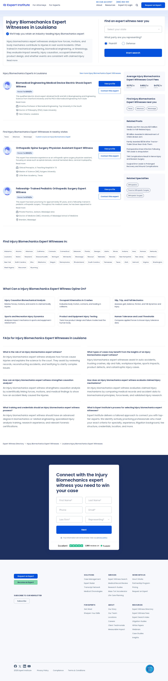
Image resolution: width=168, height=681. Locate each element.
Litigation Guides (139, 621)
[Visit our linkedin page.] (24, 666)
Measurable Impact (116, 629)
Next (84, 529)
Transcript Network (92, 587)
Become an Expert (26, 582)
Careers (111, 621)
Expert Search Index (140, 617)
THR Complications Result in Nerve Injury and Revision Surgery (144, 157)
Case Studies (138, 633)
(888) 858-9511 (122, 2)
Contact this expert (110, 91)
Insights (135, 637)
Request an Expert (153, 5)
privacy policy (102, 538)
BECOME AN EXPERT (104, 2)
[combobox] (107, 29)
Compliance (58, 670)
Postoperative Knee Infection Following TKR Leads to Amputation (143, 150)
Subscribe (21, 601)
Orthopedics (132, 185)
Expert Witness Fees (140, 613)
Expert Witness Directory (13, 443)
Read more (12, 60)
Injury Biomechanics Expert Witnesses (43, 443)
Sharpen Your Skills (92, 613)
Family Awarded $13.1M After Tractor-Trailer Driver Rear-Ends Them (142, 142)
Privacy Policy (43, 670)
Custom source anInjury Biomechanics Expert (53, 137)
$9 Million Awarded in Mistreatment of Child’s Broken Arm (143, 135)
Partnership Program (141, 583)
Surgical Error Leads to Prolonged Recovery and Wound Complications (142, 165)
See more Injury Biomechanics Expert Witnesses (100, 73)
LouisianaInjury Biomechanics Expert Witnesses (82, 443)
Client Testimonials (116, 625)
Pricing (135, 587)
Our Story (112, 609)
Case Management (92, 579)
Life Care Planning (116, 595)
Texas (6, 137)
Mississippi (28, 137)
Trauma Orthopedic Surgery (138, 190)
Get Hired (88, 609)
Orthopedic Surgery (135, 196)
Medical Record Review (118, 583)
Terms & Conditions (76, 670)
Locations (112, 617)
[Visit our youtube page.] (29, 666)
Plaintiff (113, 43)
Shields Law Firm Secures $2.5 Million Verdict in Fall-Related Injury (142, 128)
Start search (133, 52)
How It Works (137, 579)
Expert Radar (89, 583)
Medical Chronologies (93, 591)
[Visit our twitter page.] (20, 666)
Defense (130, 43)
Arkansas (16, 137)
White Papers (138, 625)
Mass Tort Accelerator (117, 591)
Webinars (136, 629)
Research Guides (115, 587)
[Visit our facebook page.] (15, 666)
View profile (109, 83)
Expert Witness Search (117, 579)
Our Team (112, 613)
